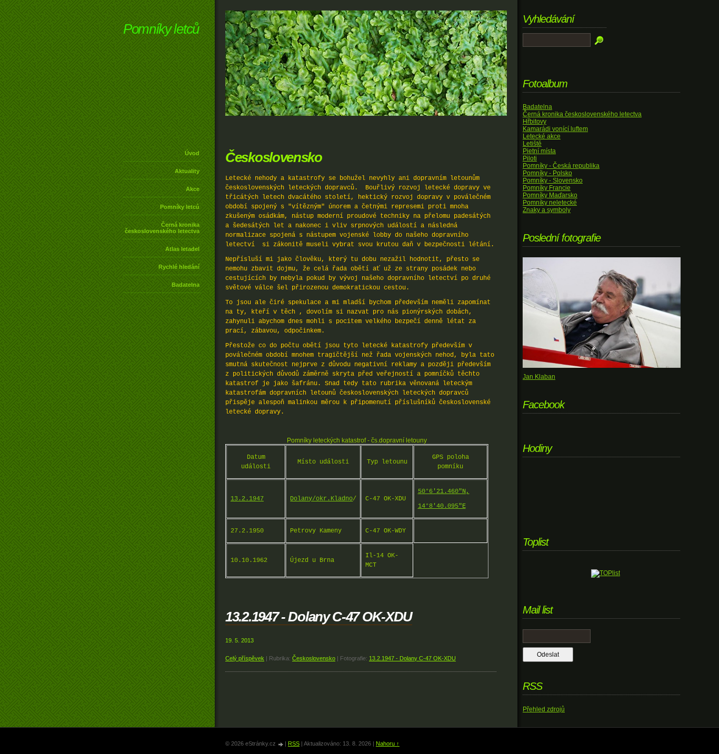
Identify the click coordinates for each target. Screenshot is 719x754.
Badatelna (185, 285)
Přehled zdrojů (544, 709)
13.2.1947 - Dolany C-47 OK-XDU (318, 617)
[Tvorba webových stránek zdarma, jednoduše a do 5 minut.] (281, 744)
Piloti (530, 158)
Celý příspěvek (244, 658)
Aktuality (187, 171)
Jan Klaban (539, 376)
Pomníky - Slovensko (553, 180)
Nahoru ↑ (388, 743)
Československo (313, 658)
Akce (192, 189)
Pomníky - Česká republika (561, 165)
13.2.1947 (247, 498)
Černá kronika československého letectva (162, 228)
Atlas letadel (182, 249)
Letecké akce (542, 136)
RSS (293, 743)
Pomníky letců (161, 29)
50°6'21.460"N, (444, 491)
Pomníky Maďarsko (550, 195)
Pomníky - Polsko (547, 173)
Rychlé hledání (178, 267)
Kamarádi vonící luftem (555, 129)
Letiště (532, 143)
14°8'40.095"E (442, 506)
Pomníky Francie (547, 188)
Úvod (192, 153)
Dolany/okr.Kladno (321, 498)
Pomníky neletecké (550, 202)
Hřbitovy (534, 121)
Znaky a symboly (547, 210)
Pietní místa (539, 151)
